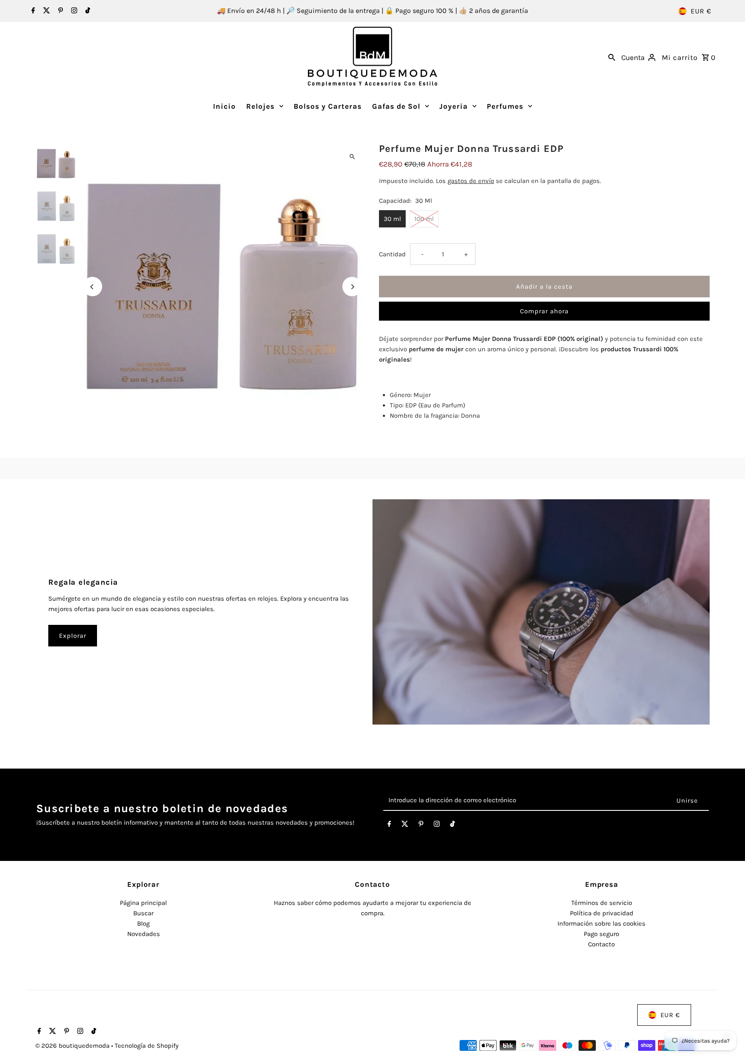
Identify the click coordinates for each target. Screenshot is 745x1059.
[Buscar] (611, 56)
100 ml (424, 219)
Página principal (143, 903)
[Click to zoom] (352, 157)
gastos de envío (471, 181)
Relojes (260, 106)
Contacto (601, 944)
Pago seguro (601, 934)
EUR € (701, 11)
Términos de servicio (601, 903)
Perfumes (505, 106)
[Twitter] (45, 11)
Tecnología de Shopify (146, 1046)
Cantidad (392, 254)
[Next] (352, 286)
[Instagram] (73, 11)
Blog (143, 923)
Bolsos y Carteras (328, 106)
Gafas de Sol (396, 106)
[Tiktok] (86, 11)
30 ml (392, 219)
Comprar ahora (544, 311)
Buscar (143, 913)
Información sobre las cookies (601, 923)
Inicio (224, 106)
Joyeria (453, 106)
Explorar (72, 636)
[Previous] (92, 286)
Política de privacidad (601, 913)
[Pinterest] (59, 11)
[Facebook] (32, 11)
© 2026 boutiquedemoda (73, 1046)
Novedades (143, 934)
